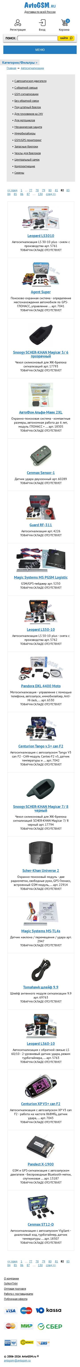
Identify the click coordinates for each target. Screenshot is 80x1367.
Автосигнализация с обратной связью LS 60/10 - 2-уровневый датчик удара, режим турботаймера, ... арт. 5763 (40, 1054)
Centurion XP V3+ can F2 (40, 1103)
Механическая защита (28, 127)
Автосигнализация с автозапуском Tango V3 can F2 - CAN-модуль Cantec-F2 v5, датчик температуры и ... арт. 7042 (40, 756)
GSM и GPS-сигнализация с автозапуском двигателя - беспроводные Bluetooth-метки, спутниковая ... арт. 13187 (40, 1174)
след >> (51, 194)
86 (21, 194)
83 (68, 190)
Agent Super (41, 291)
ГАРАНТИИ (11, 1283)
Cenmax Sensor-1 (41, 472)
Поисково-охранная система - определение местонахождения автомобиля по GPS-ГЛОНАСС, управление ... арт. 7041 (41, 302)
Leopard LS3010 (41, 235)
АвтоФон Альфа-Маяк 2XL (40, 412)
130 (40, 194)
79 (43, 190)
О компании (11, 1278)
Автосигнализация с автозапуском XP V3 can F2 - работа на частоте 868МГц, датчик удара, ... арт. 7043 (41, 1114)
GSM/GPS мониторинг (28, 140)
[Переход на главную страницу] (40, 5)
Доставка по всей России (40, 12)
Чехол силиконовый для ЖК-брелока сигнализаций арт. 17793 (40, 364)
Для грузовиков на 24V (28, 114)
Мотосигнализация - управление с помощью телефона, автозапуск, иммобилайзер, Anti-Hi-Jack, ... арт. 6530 (41, 696)
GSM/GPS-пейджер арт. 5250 (40, 584)
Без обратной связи (26, 101)
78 (37, 190)
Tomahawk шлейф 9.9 (40, 987)
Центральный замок (27, 159)
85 (15, 194)
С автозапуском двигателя (30, 81)
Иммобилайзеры (25, 133)
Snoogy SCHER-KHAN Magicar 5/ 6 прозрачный (40, 354)
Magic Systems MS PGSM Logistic (41, 577)
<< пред (12, 190)
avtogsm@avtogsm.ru (17, 1360)
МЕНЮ (40, 50)
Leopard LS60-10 (41, 1043)
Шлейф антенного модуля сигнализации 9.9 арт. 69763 (41, 995)
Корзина (64, 25)
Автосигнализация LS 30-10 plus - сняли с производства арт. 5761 (41, 244)
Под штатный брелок (27, 107)
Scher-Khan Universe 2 (40, 870)
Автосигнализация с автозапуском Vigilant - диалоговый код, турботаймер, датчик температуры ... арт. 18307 (40, 1235)
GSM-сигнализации (26, 94)
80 (50, 190)
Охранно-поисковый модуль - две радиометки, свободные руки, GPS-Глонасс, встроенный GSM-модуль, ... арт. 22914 (41, 881)
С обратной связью (26, 88)
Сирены (19, 173)
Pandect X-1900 (41, 1164)
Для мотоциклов (24, 120)
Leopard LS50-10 (41, 629)
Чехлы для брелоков (27, 153)
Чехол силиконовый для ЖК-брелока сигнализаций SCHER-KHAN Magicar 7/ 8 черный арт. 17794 (41, 821)
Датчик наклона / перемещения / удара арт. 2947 (41, 939)
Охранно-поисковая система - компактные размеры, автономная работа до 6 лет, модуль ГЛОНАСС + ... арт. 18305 (40, 422)
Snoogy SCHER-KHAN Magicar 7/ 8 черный (40, 808)
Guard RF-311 (41, 524)
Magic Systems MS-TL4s (40, 931)
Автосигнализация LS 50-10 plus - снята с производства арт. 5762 (41, 638)
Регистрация (18, 30)
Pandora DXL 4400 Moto (41, 686)
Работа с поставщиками (18, 1294)
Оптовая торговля (15, 1289)
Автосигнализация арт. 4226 (40, 531)
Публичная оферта (15, 1299)
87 (28, 194)
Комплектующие (24, 166)
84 (8, 194)
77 (30, 190)
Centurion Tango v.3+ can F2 (40, 746)
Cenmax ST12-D (41, 1224)
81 (56, 190)
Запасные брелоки (26, 146)
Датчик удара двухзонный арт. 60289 (41, 479)
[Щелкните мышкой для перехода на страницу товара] (41, 218)
